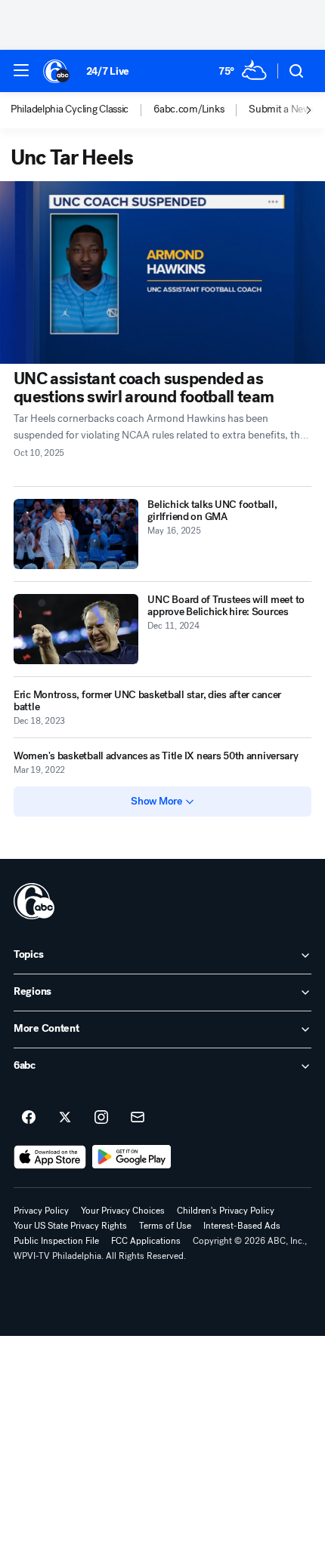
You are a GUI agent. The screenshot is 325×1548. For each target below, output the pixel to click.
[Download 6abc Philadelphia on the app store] (50, 1157)
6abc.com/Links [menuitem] (188, 109)
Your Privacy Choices (123, 1210)
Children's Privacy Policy (225, 1210)
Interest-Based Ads (241, 1225)
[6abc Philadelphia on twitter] (65, 1118)
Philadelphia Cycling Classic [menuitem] (69, 109)
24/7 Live (107, 71)
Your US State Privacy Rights (70, 1225)
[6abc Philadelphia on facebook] (29, 1118)
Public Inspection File (56, 1240)
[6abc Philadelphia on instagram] (101, 1118)
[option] (82, 110)
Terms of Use (165, 1225)
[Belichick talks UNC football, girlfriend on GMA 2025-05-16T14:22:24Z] (76, 534)
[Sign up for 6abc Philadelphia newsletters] (137, 1118)
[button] (21, 70)
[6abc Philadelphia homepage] (57, 71)
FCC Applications (146, 1240)
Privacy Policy (41, 1210)
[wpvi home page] (34, 901)
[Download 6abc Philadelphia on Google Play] (132, 1157)
